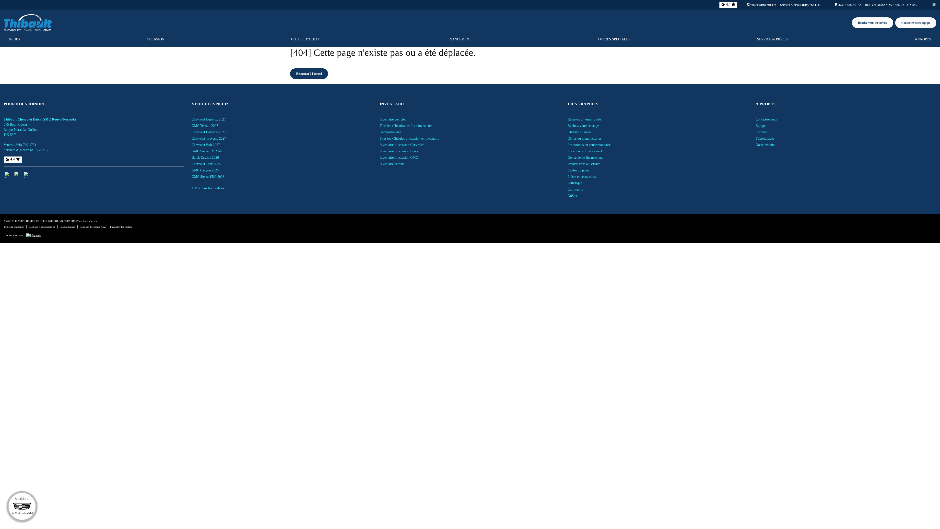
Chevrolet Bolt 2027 (206, 145)
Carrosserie (575, 189)
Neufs (14, 39)
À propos (923, 39)
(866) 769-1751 (768, 5)
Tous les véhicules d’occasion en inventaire (409, 138)
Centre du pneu (578, 170)
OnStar (572, 196)
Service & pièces (772, 39)
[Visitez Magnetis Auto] (34, 235)
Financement (458, 39)
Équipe (760, 126)
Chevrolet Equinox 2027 (209, 119)
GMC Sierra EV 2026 (207, 151)
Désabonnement (67, 227)
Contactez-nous (766, 119)
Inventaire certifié (392, 164)
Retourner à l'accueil (309, 73)
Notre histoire (765, 145)
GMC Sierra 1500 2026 (208, 177)
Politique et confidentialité (42, 227)
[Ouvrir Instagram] (17, 175)
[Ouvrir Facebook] (8, 175)
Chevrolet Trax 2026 (206, 164)
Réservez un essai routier (585, 119)
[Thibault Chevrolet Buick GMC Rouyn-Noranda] (28, 21)
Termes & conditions (14, 227)
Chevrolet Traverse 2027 (209, 138)
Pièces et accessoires (582, 177)
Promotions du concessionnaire (589, 145)
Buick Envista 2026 (205, 157)
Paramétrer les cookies (121, 227)
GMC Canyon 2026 (205, 170)
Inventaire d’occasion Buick (399, 151)
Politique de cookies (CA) (93, 227)
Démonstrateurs (390, 132)
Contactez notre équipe (915, 22)
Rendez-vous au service (872, 22)
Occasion (155, 39)
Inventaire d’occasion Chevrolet (402, 145)
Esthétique (575, 183)
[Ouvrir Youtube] (27, 175)
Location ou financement (585, 151)
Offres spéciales (614, 39)
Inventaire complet (393, 119)
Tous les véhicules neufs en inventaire (406, 126)
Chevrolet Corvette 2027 (209, 132)
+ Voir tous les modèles (208, 188)
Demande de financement (585, 157)
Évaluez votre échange (583, 126)
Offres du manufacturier (584, 138)
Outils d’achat (305, 39)
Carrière (761, 132)
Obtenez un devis (579, 132)
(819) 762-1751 (811, 5)
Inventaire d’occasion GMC (399, 157)
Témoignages (765, 138)
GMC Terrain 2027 (205, 126)
